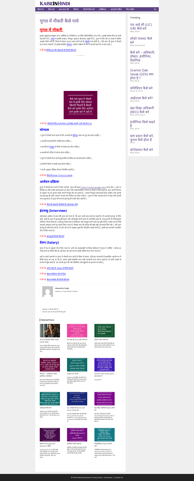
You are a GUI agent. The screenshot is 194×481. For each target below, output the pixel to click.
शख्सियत (102, 9)
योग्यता (69, 44)
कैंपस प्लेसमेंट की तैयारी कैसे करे (58, 279)
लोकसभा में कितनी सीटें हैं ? (50, 309)
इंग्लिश (75, 135)
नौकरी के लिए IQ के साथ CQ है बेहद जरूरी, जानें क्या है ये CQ (69, 123)
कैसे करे (51, 9)
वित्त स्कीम (130, 9)
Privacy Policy (96, 477)
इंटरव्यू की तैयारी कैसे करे (55, 236)
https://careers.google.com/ (93, 187)
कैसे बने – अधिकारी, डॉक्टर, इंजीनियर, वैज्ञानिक (142, 56)
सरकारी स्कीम (116, 9)
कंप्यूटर (51, 146)
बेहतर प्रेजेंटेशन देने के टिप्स (56, 273)
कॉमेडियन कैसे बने (141, 88)
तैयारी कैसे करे (89, 9)
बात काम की (64, 9)
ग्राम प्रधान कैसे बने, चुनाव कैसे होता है (142, 138)
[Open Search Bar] (155, 9)
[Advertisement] (80, 72)
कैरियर (76, 9)
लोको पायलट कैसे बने (141, 40)
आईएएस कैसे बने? (141, 98)
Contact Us (118, 477)
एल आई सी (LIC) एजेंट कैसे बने (141, 26)
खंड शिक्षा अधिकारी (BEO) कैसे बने (142, 110)
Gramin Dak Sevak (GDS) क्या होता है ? (141, 74)
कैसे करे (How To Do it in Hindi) (59, 175)
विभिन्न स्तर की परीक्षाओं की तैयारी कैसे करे (61, 50)
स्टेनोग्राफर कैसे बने (141, 149)
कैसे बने (40, 9)
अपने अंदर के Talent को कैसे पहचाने (60, 268)
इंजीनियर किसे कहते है (142, 124)
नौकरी (87, 41)
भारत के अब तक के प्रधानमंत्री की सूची (53, 312)
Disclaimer (108, 477)
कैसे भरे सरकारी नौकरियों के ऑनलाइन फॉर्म (62, 204)
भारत (53, 38)
